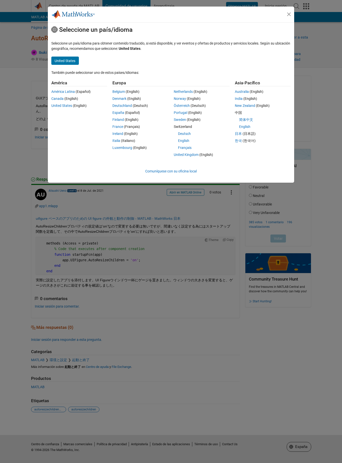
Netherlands (183, 92)
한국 (238, 141)
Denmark (119, 99)
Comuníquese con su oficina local (171, 171)
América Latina (63, 92)
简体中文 (246, 120)
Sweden (180, 120)
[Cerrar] (288, 14)
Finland (118, 120)
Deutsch (184, 134)
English (183, 141)
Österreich (182, 106)
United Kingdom (186, 155)
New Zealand (245, 106)
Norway (180, 99)
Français (185, 148)
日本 (238, 134)
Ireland (117, 134)
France (117, 127)
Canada (57, 99)
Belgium (118, 92)
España (118, 113)
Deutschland (122, 106)
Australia (242, 92)
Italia (116, 141)
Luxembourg (122, 148)
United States (61, 106)
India (239, 99)
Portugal (180, 113)
